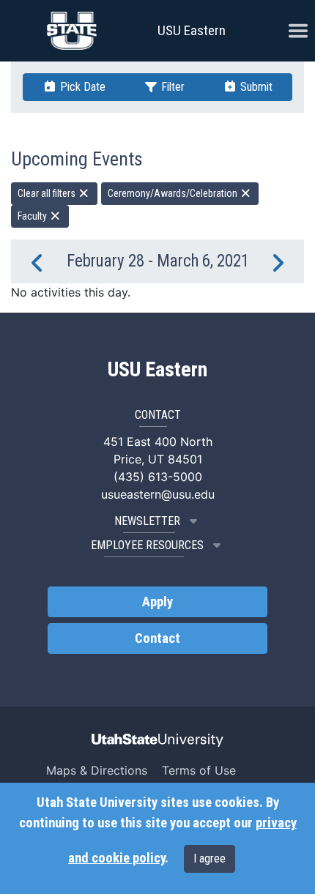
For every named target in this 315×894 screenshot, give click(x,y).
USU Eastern (192, 30)
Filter (171, 87)
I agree (209, 858)
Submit (255, 87)
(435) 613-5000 (158, 476)
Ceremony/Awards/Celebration (174, 193)
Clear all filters (48, 193)
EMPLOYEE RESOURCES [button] (147, 545)
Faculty (33, 216)
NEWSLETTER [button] (147, 521)
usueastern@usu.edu (158, 494)
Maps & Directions (96, 770)
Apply (157, 602)
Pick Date (81, 87)
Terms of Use (199, 770)
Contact (157, 638)
